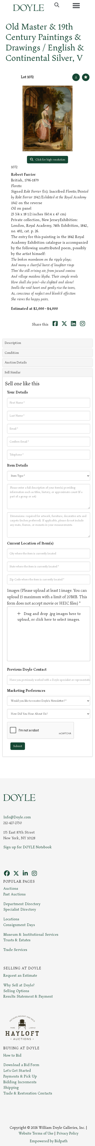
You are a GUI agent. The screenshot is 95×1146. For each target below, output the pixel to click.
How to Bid (12, 1055)
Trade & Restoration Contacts (27, 1093)
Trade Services (15, 950)
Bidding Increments (19, 1082)
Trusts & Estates (16, 940)
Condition (12, 353)
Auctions (10, 888)
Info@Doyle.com (17, 817)
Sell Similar (13, 372)
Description (13, 343)
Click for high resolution (50, 159)
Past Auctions (14, 894)
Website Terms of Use (36, 1133)
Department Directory (21, 904)
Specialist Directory (19, 909)
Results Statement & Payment (28, 996)
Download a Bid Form (21, 1065)
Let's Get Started (17, 1070)
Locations (11, 919)
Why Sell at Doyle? (18, 985)
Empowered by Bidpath (49, 1141)
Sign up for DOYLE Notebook (27, 847)
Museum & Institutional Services (30, 934)
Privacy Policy (67, 1133)
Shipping (11, 1087)
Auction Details (16, 362)
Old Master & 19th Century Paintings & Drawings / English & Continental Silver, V (45, 42)
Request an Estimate (20, 975)
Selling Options (16, 991)
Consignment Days (19, 925)
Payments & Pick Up (20, 1076)
